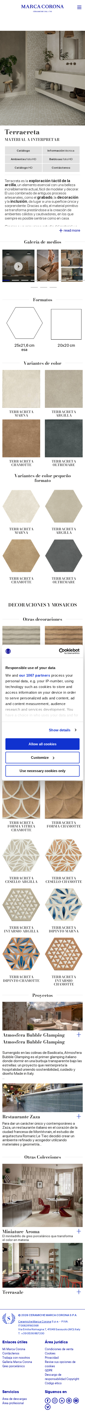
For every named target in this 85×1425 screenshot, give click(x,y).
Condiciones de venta (59, 1349)
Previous (5, 266)
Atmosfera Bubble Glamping (33, 1035)
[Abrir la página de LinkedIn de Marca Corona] (62, 1402)
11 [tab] (43, 287)
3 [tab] (24, 280)
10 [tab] (34, 287)
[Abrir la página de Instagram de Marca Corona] (55, 1402)
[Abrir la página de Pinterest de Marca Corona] (69, 1402)
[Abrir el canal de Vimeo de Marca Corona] (48, 1408)
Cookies (50, 1353)
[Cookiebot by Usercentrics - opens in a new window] (60, 651)
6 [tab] (53, 280)
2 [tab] (15, 280)
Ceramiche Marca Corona (34, 1321)
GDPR (48, 1370)
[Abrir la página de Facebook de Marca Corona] (48, 1402)
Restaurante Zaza (21, 1117)
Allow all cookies (42, 744)
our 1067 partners (34, 675)
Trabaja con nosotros (16, 1358)
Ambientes (23, 159)
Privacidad (52, 1358)
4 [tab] (34, 280)
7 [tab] (62, 280)
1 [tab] (5, 280)
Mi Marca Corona (13, 1349)
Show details (59, 730)
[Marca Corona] (42, 9)
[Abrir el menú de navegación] (79, 7)
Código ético (53, 1383)
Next (80, 266)
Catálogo (23, 150)
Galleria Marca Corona (17, 1362)
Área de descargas (14, 1399)
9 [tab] (81, 280)
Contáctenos (61, 167)
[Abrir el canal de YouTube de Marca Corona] (76, 1402)
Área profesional (13, 1403)
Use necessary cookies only (42, 771)
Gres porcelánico (13, 1366)
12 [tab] (53, 287)
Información (60, 150)
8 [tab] (72, 280)
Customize (40, 757)
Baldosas (60, 159)
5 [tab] (43, 280)
